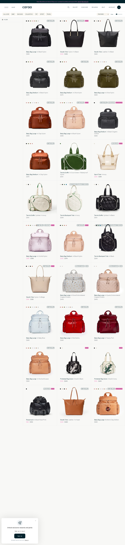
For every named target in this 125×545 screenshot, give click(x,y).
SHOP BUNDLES (83, 2)
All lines (6, 14)
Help (104, 7)
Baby (13, 14)
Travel (49, 14)
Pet (36, 14)
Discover (84, 7)
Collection (29, 14)
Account (112, 7)
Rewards (95, 7)
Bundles (20, 14)
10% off (75, 7)
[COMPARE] (52, 21)
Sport (42, 14)
